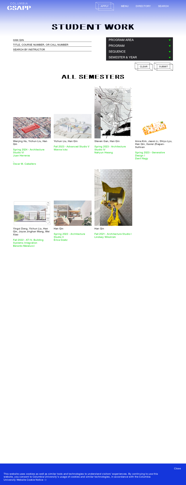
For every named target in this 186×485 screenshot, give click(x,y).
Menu (125, 6)
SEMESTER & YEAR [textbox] (123, 57)
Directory (143, 6)
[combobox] (139, 40)
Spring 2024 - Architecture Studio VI (28, 151)
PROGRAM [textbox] (117, 46)
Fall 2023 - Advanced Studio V (71, 146)
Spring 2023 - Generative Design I (150, 154)
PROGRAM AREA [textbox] (121, 40)
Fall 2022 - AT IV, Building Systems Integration (28, 241)
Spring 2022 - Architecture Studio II (69, 235)
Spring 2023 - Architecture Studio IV (110, 148)
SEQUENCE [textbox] (117, 51)
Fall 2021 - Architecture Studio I (113, 234)
